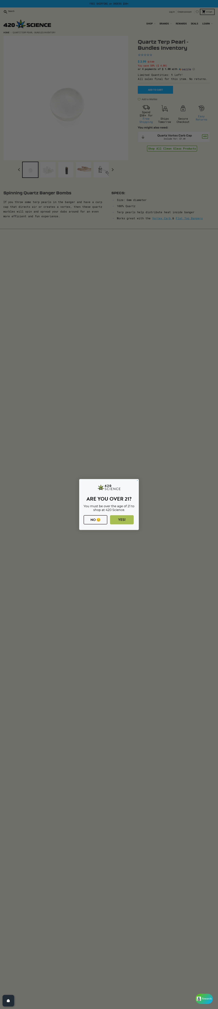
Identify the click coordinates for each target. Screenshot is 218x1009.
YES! (122, 519)
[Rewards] (204, 999)
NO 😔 (95, 519)
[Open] (8, 1000)
